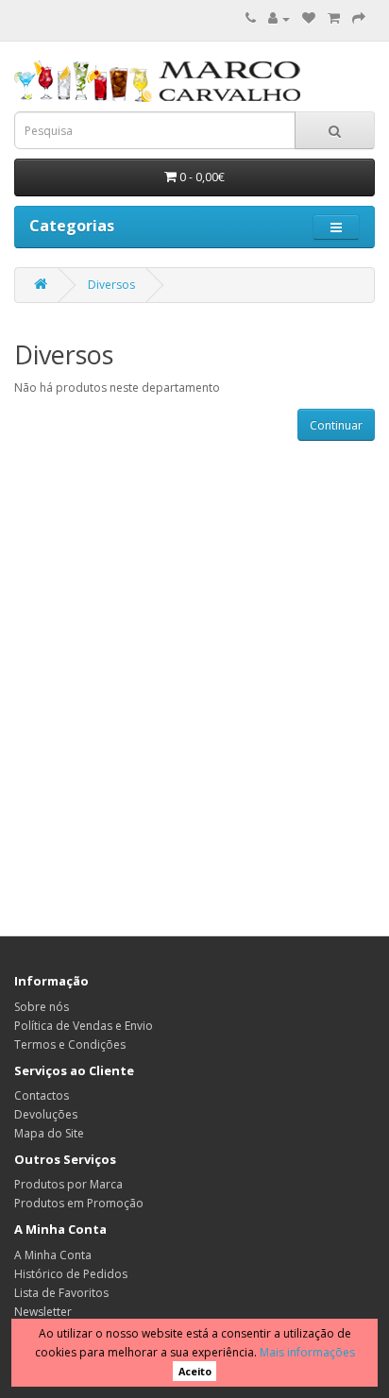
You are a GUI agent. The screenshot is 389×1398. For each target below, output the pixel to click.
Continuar (336, 425)
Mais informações (307, 1352)
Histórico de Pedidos (70, 1274)
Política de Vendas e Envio (83, 1026)
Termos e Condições (70, 1044)
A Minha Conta (53, 1255)
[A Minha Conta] (279, 18)
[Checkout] (358, 18)
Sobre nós (41, 1007)
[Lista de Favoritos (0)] (308, 18)
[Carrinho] (334, 18)
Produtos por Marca (68, 1184)
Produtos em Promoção (79, 1203)
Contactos (41, 1095)
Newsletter (43, 1312)
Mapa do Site (49, 1133)
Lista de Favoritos (61, 1293)
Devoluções (45, 1114)
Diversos (111, 285)
